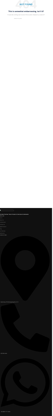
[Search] (37, 18)
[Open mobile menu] (50, 2)
